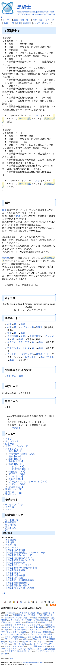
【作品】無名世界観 (15, 570)
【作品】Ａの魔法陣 (15, 550)
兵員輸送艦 (10, 540)
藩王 (9, 333)
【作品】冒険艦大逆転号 (17, 585)
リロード (49, 20)
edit (3, 593)
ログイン (46, 23)
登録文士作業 (47, 622)
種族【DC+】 (15, 456)
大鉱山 (24, 336)
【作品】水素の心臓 (15, 575)
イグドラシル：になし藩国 (12, 634)
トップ (5, 20)
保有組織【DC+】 (17, 471)
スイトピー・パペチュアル (20, 354)
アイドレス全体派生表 (14, 637)
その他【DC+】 (16, 486)
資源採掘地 (12, 336)
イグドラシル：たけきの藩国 (40, 634)
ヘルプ (36, 23)
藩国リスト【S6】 (14, 492)
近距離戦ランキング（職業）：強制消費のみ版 (32, 615)
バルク (36, 115)
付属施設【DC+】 (21, 469)
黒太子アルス (47, 357)
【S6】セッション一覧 (16, 446)
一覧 (12, 23)
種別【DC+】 (15, 451)
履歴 (34, 20)
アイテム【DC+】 (17, 474)
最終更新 (27, 23)
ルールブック (12, 441)
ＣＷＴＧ (9, 507)
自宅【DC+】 (18, 466)
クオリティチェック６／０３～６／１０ (30, 630)
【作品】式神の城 (14, 578)
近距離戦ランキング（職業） (17, 618)
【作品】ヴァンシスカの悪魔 (19, 588)
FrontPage (10, 613)
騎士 (4, 210)
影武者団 (51, 627)
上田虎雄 (9, 542)
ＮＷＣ (8, 509)
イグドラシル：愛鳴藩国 (40, 632)
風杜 (11, 658)
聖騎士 (19, 216)
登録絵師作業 (31, 622)
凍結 (22, 20)
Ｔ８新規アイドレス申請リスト (18, 651)
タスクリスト (12, 547)
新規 (6, 23)
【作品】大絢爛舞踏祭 (16, 583)
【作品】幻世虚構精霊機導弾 (19, 580)
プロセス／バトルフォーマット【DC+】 (28, 481)
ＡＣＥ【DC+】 (16, 479)
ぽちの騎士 (50, 649)
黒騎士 (24, 7)
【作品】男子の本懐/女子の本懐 (21, 567)
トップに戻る (14, 428)
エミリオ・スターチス (18, 342)
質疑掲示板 (10, 525)
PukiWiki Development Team (33, 662)
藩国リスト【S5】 (14, 494)
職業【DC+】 (15, 459)
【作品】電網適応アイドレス (19, 557)
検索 (18, 23)
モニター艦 (10, 545)
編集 (15, 20)
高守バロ (41, 642)
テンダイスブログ (14, 504)
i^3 (6, 530)
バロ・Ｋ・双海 (19, 644)
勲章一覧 (9, 443)
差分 (28, 20)
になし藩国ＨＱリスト (37, 646)
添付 (41, 20)
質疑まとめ (10, 527)
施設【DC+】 (15, 464)
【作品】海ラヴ (13, 573)
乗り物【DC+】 (16, 461)
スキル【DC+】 (16, 476)
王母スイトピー (30, 357)
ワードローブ (12, 520)
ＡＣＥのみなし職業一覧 (28, 613)
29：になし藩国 (15, 376)
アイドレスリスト (14, 448)
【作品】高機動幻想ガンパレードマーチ (25, 552)
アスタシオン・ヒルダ (18, 348)
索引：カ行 (13, 642)
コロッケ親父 (24, 118)
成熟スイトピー (44, 354)
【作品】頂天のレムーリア (18, 555)
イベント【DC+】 (17, 484)
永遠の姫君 (35, 336)
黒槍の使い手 (48, 613)
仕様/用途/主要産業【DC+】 (22, 454)
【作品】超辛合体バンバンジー (20, 560)
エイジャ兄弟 (27, 327)
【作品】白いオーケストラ (18, 565)
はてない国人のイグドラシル (40, 637)
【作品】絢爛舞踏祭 (15, 562)
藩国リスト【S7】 (14, 489)
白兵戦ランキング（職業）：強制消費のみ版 (30, 620)
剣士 (9, 324)
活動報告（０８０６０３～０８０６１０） (23, 625)
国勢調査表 (10, 522)
